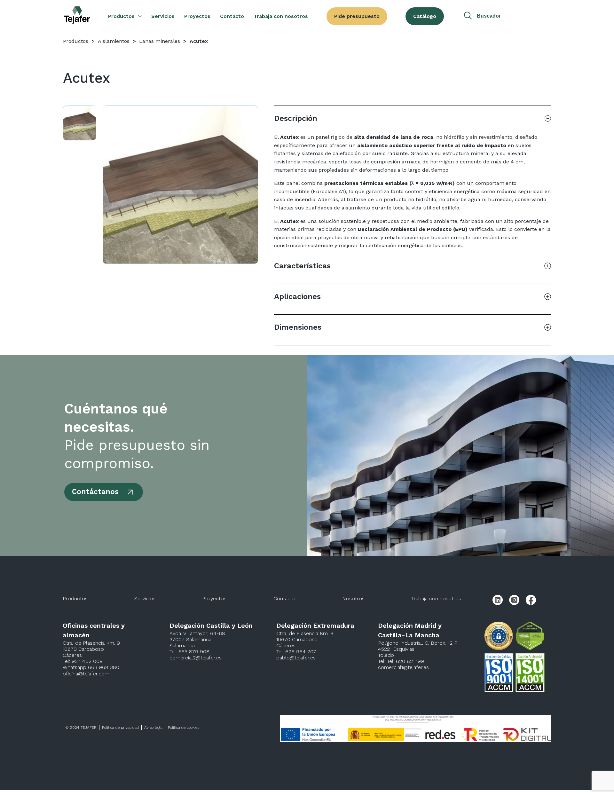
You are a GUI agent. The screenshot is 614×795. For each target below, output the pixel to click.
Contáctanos (95, 491)
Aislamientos (114, 41)
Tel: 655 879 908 (189, 652)
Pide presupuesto (357, 16)
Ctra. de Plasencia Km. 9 (91, 643)
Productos (121, 16)
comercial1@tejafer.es (403, 667)
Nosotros (353, 598)
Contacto (232, 16)
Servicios (163, 16)
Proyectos (197, 16)
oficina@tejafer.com (86, 674)
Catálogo (424, 16)
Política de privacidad (120, 727)
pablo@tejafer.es (296, 658)
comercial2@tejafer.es (195, 658)
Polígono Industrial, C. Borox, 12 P (417, 643)
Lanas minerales (159, 41)
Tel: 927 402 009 (83, 661)
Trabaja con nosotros (281, 16)
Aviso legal (153, 727)
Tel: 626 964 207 (296, 652)
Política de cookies (183, 727)
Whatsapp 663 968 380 (91, 667)
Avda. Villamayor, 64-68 (197, 633)
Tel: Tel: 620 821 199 (401, 661)
